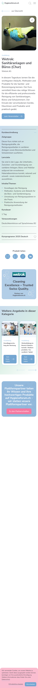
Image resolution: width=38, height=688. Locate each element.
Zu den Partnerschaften (19, 411)
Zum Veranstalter (7, 359)
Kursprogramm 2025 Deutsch (15, 236)
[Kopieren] (22, 256)
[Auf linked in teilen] (30, 256)
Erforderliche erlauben (16, 684)
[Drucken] (15, 256)
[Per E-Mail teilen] (7, 256)
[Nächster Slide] (32, 370)
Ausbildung (5, 55)
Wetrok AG (6, 71)
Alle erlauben (30, 684)
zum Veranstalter (11, 116)
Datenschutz (6, 679)
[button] (34, 3)
